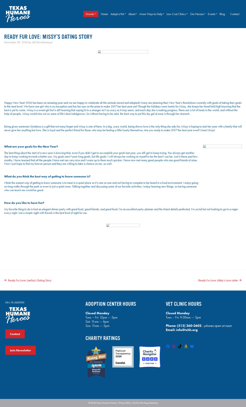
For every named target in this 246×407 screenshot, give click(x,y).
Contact (234, 14)
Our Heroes (197, 14)
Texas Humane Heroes (106, 402)
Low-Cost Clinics (176, 14)
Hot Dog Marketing (149, 402)
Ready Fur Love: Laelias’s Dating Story (29, 280)
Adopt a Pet (117, 14)
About (131, 14)
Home (104, 14)
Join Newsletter (20, 350)
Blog (222, 14)
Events (211, 14)
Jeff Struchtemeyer (42, 42)
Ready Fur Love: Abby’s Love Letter (218, 280)
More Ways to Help (150, 14)
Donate (90, 14)
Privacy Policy (125, 402)
